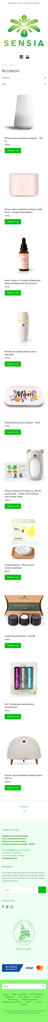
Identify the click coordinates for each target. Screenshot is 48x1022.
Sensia (11, 1011)
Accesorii (13, 65)
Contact (38, 1002)
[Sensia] (24, 30)
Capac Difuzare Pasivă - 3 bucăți (20, 636)
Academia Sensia (29, 999)
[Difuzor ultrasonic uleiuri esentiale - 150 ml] (24, 112)
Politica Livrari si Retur (12, 1002)
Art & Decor (13, 999)
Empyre (22, 1013)
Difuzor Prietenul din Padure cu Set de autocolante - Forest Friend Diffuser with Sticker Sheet (23, 494)
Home (5, 994)
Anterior (24, 806)
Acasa (4, 65)
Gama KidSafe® (37, 994)
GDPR (28, 1002)
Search (24, 1004)
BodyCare (9, 997)
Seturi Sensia (23, 997)
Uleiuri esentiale (19, 994)
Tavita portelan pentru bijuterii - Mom (22, 422)
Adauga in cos (13, 150)
